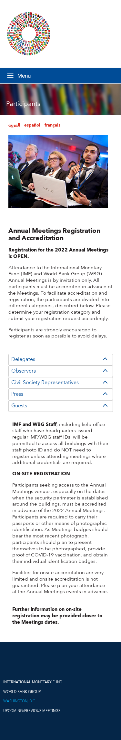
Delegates (23, 359)
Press (17, 394)
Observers (23, 370)
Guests (19, 405)
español (32, 125)
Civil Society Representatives (45, 382)
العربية (14, 125)
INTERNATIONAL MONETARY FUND (32, 682)
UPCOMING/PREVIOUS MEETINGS (31, 711)
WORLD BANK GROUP (22, 692)
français (52, 125)
